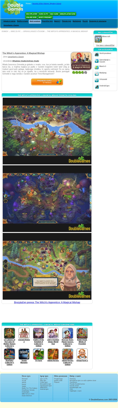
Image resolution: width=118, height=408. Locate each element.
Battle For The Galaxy (29, 388)
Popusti (56, 382)
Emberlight (25, 392)
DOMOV (5, 31)
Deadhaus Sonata (28, 390)
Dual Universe (27, 395)
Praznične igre (47, 21)
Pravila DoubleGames (77, 384)
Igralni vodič (58, 380)
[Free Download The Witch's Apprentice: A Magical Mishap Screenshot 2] (47, 198)
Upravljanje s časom (11, 25)
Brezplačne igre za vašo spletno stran (83, 380)
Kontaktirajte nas (75, 387)
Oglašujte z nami (75, 391)
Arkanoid (103, 79)
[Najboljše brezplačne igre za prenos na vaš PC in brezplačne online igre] (13, 8)
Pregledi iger (58, 379)
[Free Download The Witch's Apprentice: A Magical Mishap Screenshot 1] (47, 131)
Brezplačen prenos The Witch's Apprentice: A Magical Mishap (47, 302)
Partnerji (72, 379)
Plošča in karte (22, 21)
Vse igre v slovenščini (105, 45)
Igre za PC (43, 14)
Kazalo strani (74, 386)
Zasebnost (73, 382)
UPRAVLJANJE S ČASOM (33, 31)
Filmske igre (66, 21)
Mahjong (102, 73)
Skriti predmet (45, 17)
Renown (25, 379)
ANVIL (24, 382)
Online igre (31, 17)
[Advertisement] (46, 41)
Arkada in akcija (9, 21)
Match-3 (57, 21)
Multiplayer (31, 14)
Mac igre (54, 14)
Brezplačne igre (67, 14)
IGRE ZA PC (16, 31)
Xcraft (24, 380)
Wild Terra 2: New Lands (28, 394)
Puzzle (85, 21)
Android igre (104, 86)
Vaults (24, 386)
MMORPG (43, 387)
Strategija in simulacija (97, 21)
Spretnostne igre (46, 386)
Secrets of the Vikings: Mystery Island (46, 4)
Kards (24, 384)
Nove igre (26, 376)
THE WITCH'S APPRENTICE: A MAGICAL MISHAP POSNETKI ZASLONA (47, 95)
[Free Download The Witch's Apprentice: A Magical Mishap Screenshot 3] (47, 266)
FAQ (71, 389)
